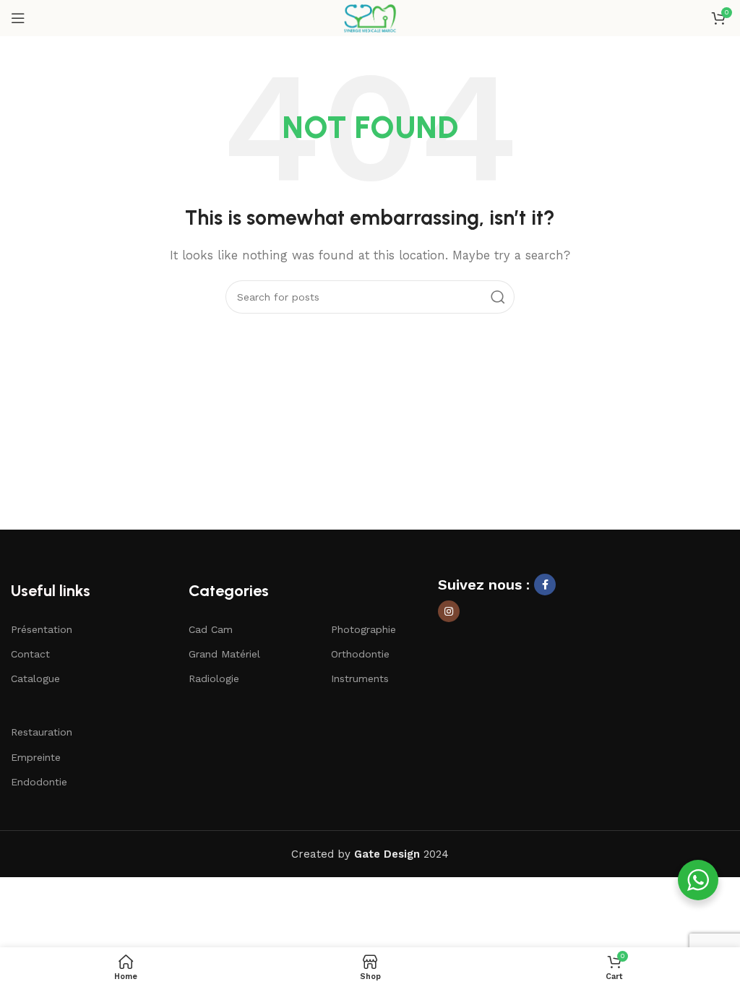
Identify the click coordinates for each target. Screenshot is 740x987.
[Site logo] (369, 17)
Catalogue (35, 678)
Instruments (360, 678)
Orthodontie (360, 654)
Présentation (41, 629)
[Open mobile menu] (18, 18)
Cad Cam (211, 629)
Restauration (41, 732)
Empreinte (36, 757)
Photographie (363, 629)
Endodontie (39, 782)
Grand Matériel (224, 654)
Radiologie (214, 678)
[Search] (498, 297)
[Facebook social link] (545, 584)
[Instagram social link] (449, 611)
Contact (30, 654)
